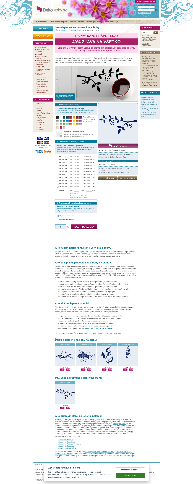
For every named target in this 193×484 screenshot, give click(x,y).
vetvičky (144, 39)
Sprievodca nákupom (58, 22)
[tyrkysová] (60, 120)
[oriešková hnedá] (77, 120)
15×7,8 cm (62, 156)
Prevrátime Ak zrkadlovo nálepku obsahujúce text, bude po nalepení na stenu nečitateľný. (75, 209)
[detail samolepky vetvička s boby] (62, 407)
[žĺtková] (73, 117)
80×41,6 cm (63, 183)
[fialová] (80, 117)
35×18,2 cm (63, 168)
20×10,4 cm (63, 159)
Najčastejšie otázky (94, 22)
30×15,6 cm (63, 165)
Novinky (72, 30)
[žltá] (73, 120)
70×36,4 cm (63, 180)
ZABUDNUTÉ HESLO (144, 13)
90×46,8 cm (63, 186)
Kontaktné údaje (111, 22)
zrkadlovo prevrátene (66, 219)
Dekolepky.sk (41, 22)
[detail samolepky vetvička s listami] (104, 369)
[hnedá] (77, 117)
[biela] (60, 117)
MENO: (135, 6)
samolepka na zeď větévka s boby (108, 333)
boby (149, 39)
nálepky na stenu (85, 339)
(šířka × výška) (74, 156)
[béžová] (57, 127)
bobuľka (150, 40)
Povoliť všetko (130, 475)
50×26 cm (62, 174)
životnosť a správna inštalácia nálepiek (98, 328)
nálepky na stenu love (66, 440)
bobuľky (144, 40)
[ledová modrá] (67, 124)
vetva (143, 37)
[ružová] (64, 127)
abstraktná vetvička (128, 344)
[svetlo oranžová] (70, 124)
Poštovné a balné (77, 22)
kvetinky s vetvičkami (86, 344)
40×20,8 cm (63, 171)
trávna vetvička (65, 344)
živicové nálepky (40, 474)
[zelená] (64, 120)
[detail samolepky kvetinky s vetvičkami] (83, 369)
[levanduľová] (80, 120)
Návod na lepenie (40, 469)
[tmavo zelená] (64, 117)
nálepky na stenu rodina (67, 448)
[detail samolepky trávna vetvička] (62, 369)
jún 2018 (79, 30)
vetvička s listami (107, 344)
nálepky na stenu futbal (66, 442)
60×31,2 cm (63, 177)
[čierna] (57, 117)
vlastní (61, 190)
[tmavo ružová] (60, 127)
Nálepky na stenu (61, 30)
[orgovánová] (80, 124)
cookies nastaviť (104, 474)
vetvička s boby (65, 382)
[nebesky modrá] (67, 120)
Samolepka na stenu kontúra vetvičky (99, 452)
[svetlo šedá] (57, 124)
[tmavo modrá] (67, 117)
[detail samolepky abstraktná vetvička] (125, 369)
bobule (154, 39)
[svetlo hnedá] (77, 124)
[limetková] (60, 124)
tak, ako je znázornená (67, 216)
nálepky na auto (40, 472)
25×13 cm (62, 162)
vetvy (147, 37)
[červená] (70, 120)
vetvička (153, 37)
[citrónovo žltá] (73, 124)
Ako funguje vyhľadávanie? (146, 44)
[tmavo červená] (70, 117)
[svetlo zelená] (64, 124)
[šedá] (57, 120)
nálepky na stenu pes (66, 446)
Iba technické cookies (130, 470)
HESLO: (135, 10)
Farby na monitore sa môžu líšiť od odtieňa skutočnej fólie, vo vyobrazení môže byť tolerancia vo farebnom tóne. (75, 110)
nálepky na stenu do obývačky (69, 444)
